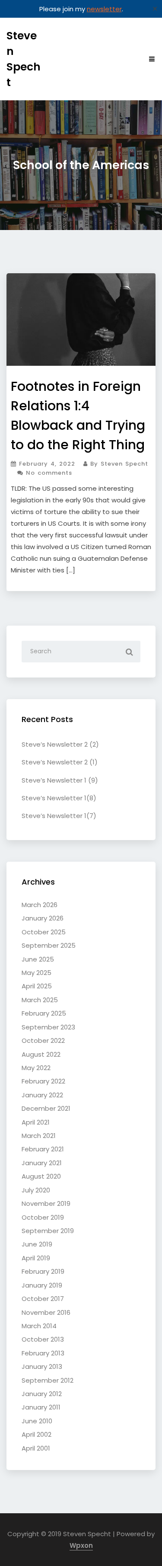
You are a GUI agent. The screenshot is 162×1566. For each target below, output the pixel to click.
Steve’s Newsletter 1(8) (59, 797)
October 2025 (44, 931)
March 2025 (40, 999)
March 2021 (39, 1135)
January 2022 (42, 1094)
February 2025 (44, 1013)
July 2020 (36, 1190)
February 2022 (43, 1081)
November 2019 (46, 1203)
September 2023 (48, 1027)
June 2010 (37, 1420)
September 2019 (48, 1230)
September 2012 (47, 1380)
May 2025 (36, 972)
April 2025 (37, 986)
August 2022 (41, 1054)
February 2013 (43, 1353)
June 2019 (37, 1244)
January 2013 (42, 1366)
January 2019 (42, 1285)
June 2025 (38, 959)
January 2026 (43, 918)
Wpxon (81, 1545)
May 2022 (36, 1067)
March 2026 (39, 904)
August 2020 (41, 1176)
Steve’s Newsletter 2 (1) (60, 762)
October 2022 (43, 1040)
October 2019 (43, 1217)
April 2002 (36, 1434)
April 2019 (36, 1257)
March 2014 (39, 1325)
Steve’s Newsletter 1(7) (59, 815)
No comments (47, 473)
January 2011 (41, 1407)
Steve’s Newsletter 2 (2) (60, 744)
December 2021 (46, 1108)
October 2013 (43, 1339)
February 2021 (43, 1149)
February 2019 (43, 1271)
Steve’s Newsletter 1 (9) (60, 780)
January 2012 (42, 1393)
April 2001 (36, 1448)
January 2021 (42, 1162)
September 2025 (49, 945)
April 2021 (36, 1122)
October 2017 (43, 1298)
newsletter (104, 8)
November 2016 (46, 1312)
